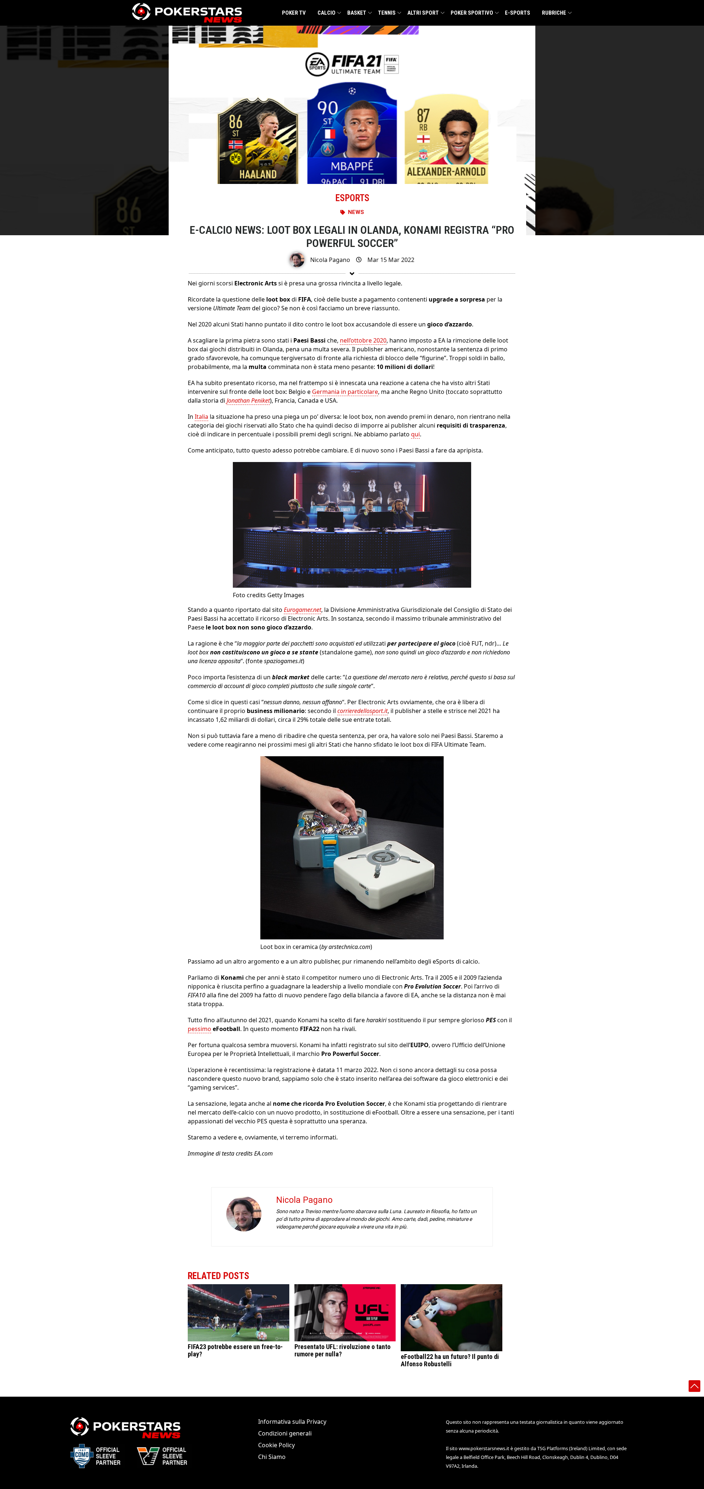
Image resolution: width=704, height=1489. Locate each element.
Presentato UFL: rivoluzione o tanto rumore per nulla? (342, 1350)
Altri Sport (423, 13)
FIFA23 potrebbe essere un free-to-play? (235, 1350)
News (356, 212)
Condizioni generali (285, 1433)
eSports (352, 198)
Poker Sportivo (472, 13)
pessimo (199, 1029)
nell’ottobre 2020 (363, 340)
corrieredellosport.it (362, 711)
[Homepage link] (187, 13)
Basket (356, 13)
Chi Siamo (272, 1457)
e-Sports (517, 13)
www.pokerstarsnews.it (484, 1448)
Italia (201, 417)
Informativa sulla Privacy (292, 1422)
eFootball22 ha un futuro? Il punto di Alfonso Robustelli (450, 1360)
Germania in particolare (345, 392)
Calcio (327, 13)
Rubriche (554, 13)
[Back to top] (694, 1386)
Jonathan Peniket (248, 400)
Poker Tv (294, 13)
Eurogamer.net (302, 610)
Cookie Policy (276, 1445)
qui (415, 434)
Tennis (387, 13)
